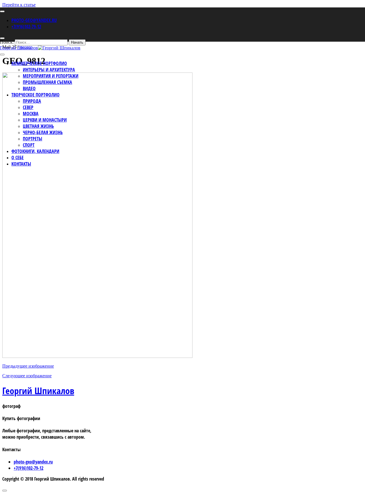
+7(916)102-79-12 (26, 26)
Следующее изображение (27, 375)
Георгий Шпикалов (38, 390)
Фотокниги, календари (35, 151)
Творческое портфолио (35, 95)
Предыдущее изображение (28, 366)
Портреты (32, 139)
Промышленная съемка (47, 82)
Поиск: (7, 42)
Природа (32, 101)
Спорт (29, 145)
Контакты (21, 164)
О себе (17, 157)
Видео (29, 88)
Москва (30, 113)
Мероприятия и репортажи (50, 76)
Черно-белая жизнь (43, 132)
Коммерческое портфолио (39, 63)
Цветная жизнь (38, 126)
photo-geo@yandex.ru (34, 20)
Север (28, 107)
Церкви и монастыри (45, 120)
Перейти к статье (19, 4)
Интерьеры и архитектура (49, 69)
